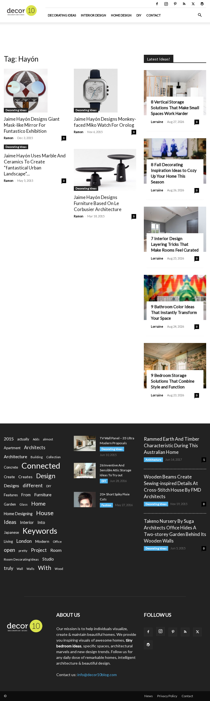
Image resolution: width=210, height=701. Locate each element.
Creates (25, 476)
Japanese (11, 532)
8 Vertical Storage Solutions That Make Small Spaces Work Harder (175, 107)
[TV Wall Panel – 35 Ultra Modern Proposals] (85, 443)
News (148, 696)
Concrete (11, 467)
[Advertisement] (105, 34)
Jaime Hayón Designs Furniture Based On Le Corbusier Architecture (97, 203)
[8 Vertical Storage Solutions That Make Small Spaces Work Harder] (175, 92)
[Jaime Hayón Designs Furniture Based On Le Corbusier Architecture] (105, 170)
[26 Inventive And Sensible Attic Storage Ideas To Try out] (85, 470)
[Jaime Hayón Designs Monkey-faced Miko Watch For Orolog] (105, 90)
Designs (11, 485)
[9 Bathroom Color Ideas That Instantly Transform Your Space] (175, 297)
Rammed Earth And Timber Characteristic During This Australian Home (171, 445)
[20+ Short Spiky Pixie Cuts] (85, 499)
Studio (48, 559)
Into (41, 522)
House (45, 513)
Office (57, 541)
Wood (59, 568)
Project (39, 550)
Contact (153, 15)
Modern (42, 541)
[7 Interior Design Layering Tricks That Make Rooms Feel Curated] (175, 229)
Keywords (39, 531)
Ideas (10, 522)
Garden (10, 504)
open (9, 550)
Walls (30, 568)
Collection (53, 457)
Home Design (121, 15)
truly (8, 568)
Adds (36, 439)
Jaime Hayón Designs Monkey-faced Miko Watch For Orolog (105, 122)
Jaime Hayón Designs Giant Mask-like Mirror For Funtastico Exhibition (32, 125)
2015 (9, 438)
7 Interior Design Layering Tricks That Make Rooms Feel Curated (175, 244)
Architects (34, 447)
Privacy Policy (167, 696)
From (26, 494)
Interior (27, 522)
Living (8, 541)
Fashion (106, 505)
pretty (23, 550)
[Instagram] (166, 4)
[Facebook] (157, 4)
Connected (41, 465)
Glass (23, 504)
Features (11, 495)
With (44, 568)
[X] (193, 4)
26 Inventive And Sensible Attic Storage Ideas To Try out (115, 470)
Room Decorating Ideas (21, 559)
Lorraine (157, 121)
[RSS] (184, 4)
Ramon (8, 138)
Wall (20, 568)
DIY (138, 15)
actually (23, 439)
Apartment (12, 448)
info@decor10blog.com (97, 674)
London (24, 541)
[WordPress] (202, 4)
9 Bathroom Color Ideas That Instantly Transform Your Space (174, 312)
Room (56, 550)
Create (9, 477)
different (33, 485)
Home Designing (18, 513)
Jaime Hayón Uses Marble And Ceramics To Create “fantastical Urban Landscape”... (35, 165)
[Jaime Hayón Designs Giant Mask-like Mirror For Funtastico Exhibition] (35, 90)
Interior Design (93, 15)
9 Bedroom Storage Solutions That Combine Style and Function (172, 381)
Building (37, 457)
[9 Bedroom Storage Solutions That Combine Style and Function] (175, 365)
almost (48, 439)
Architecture (15, 456)
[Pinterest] (175, 4)
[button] (199, 15)
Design (45, 476)
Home (38, 503)
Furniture (42, 494)
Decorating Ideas (62, 15)
